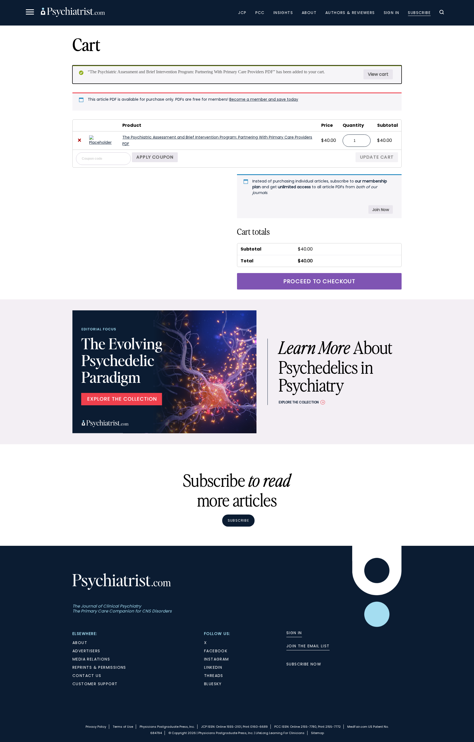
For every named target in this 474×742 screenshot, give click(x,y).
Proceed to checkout (319, 281)
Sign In (391, 12)
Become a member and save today (263, 99)
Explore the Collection (299, 402)
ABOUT (79, 642)
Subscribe (419, 12)
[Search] (441, 12)
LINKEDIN (213, 667)
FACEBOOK (215, 651)
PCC (260, 12)
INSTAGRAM (216, 659)
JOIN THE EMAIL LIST (308, 646)
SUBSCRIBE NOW (303, 664)
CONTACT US (86, 675)
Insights (283, 12)
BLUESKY (213, 684)
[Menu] (30, 12)
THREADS (213, 675)
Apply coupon (154, 157)
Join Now (380, 209)
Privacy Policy (96, 726)
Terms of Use (123, 726)
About (309, 12)
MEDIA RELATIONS (91, 659)
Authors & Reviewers (350, 12)
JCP (242, 12)
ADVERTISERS (86, 651)
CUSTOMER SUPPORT (94, 684)
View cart (378, 74)
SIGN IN (294, 633)
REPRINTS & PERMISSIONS (99, 667)
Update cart (377, 157)
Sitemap (317, 733)
